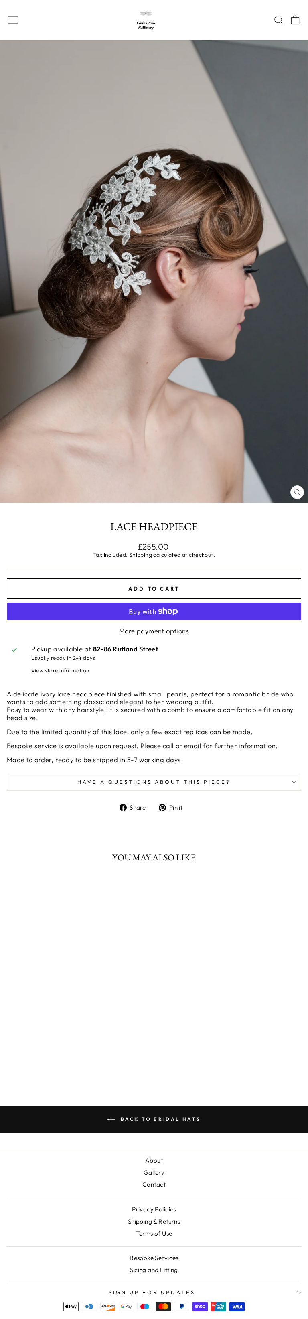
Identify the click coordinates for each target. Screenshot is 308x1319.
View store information (60, 671)
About (154, 1160)
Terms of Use (154, 1233)
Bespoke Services (154, 1258)
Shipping (140, 554)
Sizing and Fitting (154, 1270)
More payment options (154, 631)
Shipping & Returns (154, 1221)
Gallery (154, 1172)
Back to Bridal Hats (159, 1119)
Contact (154, 1184)
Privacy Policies (154, 1209)
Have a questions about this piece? (153, 782)
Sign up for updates (152, 1292)
